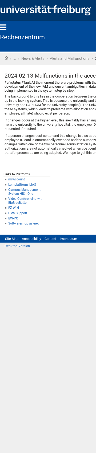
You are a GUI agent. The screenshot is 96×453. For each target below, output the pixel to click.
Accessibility (31, 239)
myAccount (16, 179)
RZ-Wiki (13, 208)
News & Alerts (32, 58)
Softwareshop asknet (23, 223)
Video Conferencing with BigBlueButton (25, 201)
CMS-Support (17, 213)
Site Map (11, 239)
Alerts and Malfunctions (69, 58)
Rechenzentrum (22, 37)
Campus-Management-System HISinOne (24, 192)
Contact (50, 239)
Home (6, 58)
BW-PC (13, 218)
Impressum (68, 239)
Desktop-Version (17, 246)
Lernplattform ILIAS (22, 185)
